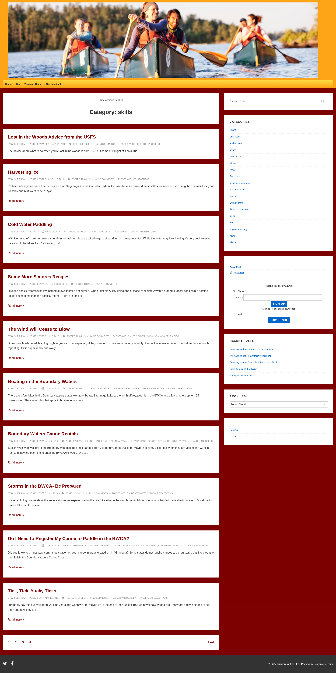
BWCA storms (165, 493)
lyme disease (152, 598)
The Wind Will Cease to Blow (39, 329)
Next (211, 642)
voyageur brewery (238, 229)
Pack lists (235, 176)
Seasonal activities (239, 209)
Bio (18, 84)
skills (88, 144)
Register (234, 430)
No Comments (107, 144)
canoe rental (148, 441)
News (232, 169)
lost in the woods (145, 144)
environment (236, 143)
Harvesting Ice (23, 172)
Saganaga (143, 179)
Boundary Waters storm (141, 493)
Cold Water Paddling (30, 224)
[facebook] (13, 664)
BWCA (163, 388)
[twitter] (5, 664)
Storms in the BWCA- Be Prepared (45, 486)
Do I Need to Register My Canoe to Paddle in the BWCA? (68, 538)
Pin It (239, 267)
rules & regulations (180, 388)
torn (231, 222)
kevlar (162, 441)
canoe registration (170, 545)
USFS (159, 144)
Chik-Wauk (235, 136)
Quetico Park (236, 202)
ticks (165, 598)
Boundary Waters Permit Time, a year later (251, 349)
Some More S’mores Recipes (38, 276)
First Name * (239, 291)
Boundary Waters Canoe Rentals (43, 433)
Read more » (16, 200)
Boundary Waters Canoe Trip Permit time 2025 (253, 362)
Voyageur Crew (169, 336)
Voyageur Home (32, 84)
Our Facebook (53, 84)
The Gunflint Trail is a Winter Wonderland (250, 356)
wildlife (233, 242)
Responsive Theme (323, 664)
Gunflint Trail (135, 598)
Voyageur (202, 545)
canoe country (137, 336)
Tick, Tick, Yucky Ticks (32, 590)
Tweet (233, 267)
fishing (233, 150)
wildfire (233, 236)
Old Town (172, 441)
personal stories (238, 189)
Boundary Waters (148, 388)
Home (8, 84)
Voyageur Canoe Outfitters (196, 441)
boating (132, 388)
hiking (233, 163)
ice (134, 179)
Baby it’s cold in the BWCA (243, 369)
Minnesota (189, 545)
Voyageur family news (241, 375)
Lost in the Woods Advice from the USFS (52, 137)
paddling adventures (240, 183)
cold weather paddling (143, 232)
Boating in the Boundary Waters (42, 381)
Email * (239, 297)
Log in (233, 436)
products (234, 196)
